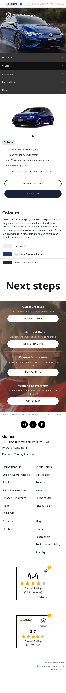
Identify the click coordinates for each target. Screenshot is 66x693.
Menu (61, 3)
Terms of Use (44, 497)
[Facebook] (2, 414)
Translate (59, 3)
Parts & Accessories (14, 490)
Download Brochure (33, 318)
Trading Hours (22, 454)
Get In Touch (33, 400)
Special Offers (44, 466)
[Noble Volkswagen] (8, 15)
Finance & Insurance (14, 497)
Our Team (8, 529)
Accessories (8, 73)
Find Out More (33, 372)
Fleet (6, 505)
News (39, 490)
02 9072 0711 (19, 447)
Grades (5, 65)
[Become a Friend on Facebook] (41, 424)
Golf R (50, 414)
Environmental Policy (48, 544)
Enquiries (41, 482)
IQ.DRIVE (8, 513)
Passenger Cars (36, 414)
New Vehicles (19, 414)
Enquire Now (8, 82)
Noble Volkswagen (24, 15)
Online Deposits (12, 466)
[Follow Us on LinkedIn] (33, 424)
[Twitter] (5, 414)
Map (4, 454)
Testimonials (43, 536)
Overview (7, 57)
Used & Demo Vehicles (16, 474)
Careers (40, 529)
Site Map (41, 552)
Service (7, 482)
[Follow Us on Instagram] (24, 424)
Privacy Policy (44, 505)
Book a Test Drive (33, 183)
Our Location (43, 474)
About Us (8, 521)
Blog (38, 521)
